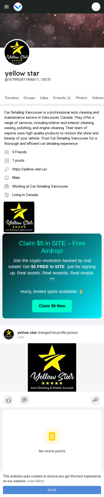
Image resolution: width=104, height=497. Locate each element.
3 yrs (20, 337)
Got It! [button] (52, 490)
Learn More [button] (35, 481)
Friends (61, 98)
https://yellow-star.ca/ (29, 169)
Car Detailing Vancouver (49, 186)
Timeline (12, 98)
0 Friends (19, 152)
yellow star (27, 332)
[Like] (52, 401)
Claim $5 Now (52, 306)
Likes (44, 98)
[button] (96, 6)
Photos (81, 98)
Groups (29, 98)
